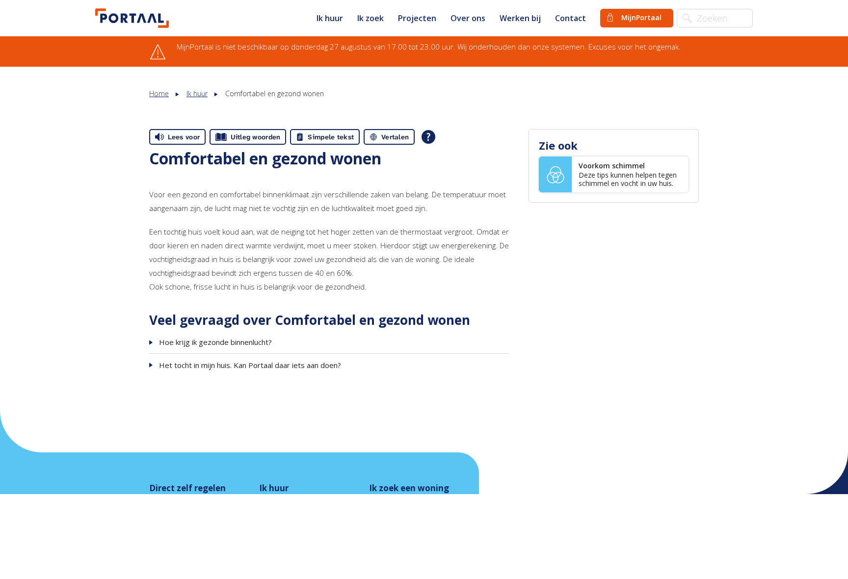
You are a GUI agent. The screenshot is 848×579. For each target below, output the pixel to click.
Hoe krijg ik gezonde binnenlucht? (215, 342)
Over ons (467, 18)
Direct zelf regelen (187, 488)
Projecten (417, 18)
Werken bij (520, 18)
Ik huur (330, 18)
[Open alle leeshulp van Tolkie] (428, 137)
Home (159, 93)
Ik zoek (370, 18)
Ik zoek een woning (409, 488)
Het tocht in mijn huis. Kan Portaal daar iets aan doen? (250, 365)
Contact (570, 18)
